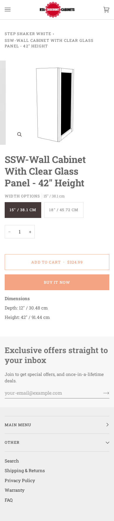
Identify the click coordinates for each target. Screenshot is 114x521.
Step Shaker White (28, 33)
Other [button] (12, 442)
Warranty (15, 490)
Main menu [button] (18, 424)
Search (12, 461)
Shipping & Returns (25, 470)
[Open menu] (13, 9)
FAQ (9, 500)
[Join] (101, 392)
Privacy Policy (20, 480)
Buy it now (57, 282)
